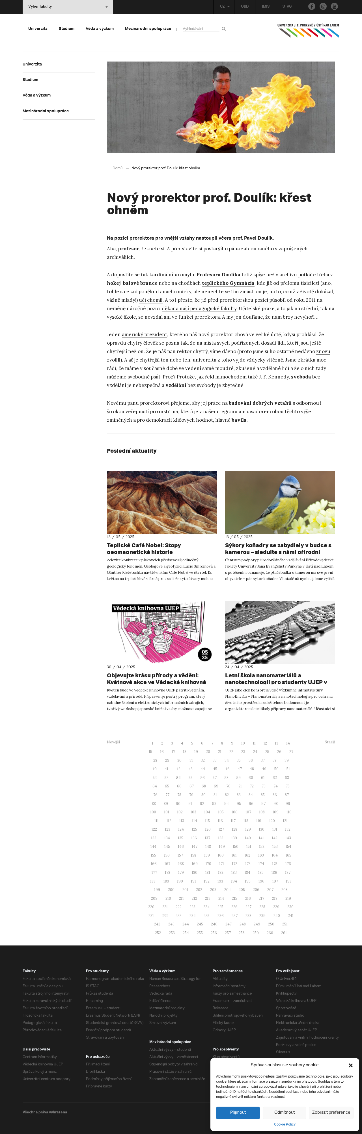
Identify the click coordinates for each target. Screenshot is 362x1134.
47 (240, 769)
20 (208, 751)
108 (262, 812)
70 (228, 786)
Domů (117, 168)
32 (203, 760)
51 (288, 769)
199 (157, 889)
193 (220, 881)
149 (222, 846)
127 (221, 829)
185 (261, 872)
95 (239, 803)
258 (242, 933)
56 (203, 777)
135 (180, 838)
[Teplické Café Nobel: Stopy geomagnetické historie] (162, 502)
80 (203, 795)
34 (227, 760)
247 (228, 924)
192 (207, 881)
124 (181, 829)
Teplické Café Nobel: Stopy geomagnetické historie (144, 548)
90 (178, 803)
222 (179, 907)
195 (248, 881)
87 (287, 795)
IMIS (266, 7)
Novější (113, 742)
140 (248, 838)
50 (276, 769)
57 (215, 777)
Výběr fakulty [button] (40, 7)
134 (167, 838)
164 (275, 855)
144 (153, 846)
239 (262, 915)
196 (261, 881)
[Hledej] (224, 28)
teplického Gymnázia (228, 283)
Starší (330, 742)
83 (239, 795)
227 (248, 907)
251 (285, 924)
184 (247, 872)
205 (242, 889)
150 (235, 846)
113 (181, 820)
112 (169, 820)
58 (227, 777)
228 (262, 907)
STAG (287, 7)
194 (234, 881)
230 (290, 907)
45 (215, 769)
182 (220, 872)
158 (193, 855)
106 (235, 812)
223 (192, 907)
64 (154, 786)
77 (167, 795)
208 (284, 889)
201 (185, 889)
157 (180, 855)
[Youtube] (334, 6)
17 (173, 751)
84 (251, 795)
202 (199, 889)
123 (167, 829)
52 (155, 777)
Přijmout (238, 1112)
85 (263, 795)
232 (165, 915)
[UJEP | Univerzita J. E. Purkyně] (308, 33)
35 (239, 760)
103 (193, 812)
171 (221, 863)
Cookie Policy (285, 1124)
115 (207, 820)
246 (214, 924)
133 (153, 838)
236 (220, 915)
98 (275, 803)
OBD (245, 7)
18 (184, 751)
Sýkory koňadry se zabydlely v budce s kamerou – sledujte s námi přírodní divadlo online (278, 552)
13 (276, 743)
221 (165, 907)
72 (252, 786)
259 (256, 933)
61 (263, 777)
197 (275, 881)
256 (214, 933)
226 (234, 907)
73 (264, 786)
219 (288, 898)
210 (168, 898)
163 (261, 855)
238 (248, 915)
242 (157, 924)
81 (215, 795)
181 (207, 872)
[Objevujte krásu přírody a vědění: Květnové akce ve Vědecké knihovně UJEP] (162, 632)
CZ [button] (222, 7)
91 (190, 803)
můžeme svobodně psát (133, 377)
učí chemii (151, 300)
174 (261, 863)
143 (288, 838)
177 (154, 872)
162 (247, 855)
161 (234, 855)
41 (166, 769)
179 (181, 872)
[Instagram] (323, 6)
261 (284, 933)
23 (243, 751)
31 (191, 760)
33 (215, 760)
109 (276, 812)
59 (238, 777)
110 (289, 812)
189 (166, 881)
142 (274, 838)
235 (207, 915)
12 (265, 743)
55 (191, 777)
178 (167, 872)
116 (220, 820)
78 (179, 795)
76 (155, 795)
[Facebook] (311, 6)
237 (235, 915)
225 (220, 907)
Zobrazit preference (331, 1112)
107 (248, 812)
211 (181, 898)
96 (251, 803)
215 (234, 898)
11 (254, 743)
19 (196, 751)
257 (228, 933)
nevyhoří (304, 317)
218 (274, 898)
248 (243, 924)
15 (150, 751)
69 (216, 786)
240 (276, 915)
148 (208, 846)
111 (156, 820)
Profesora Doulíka (218, 275)
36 (251, 760)
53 (167, 777)
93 (214, 803)
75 (288, 786)
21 (219, 751)
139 (234, 838)
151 (248, 846)
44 (203, 769)
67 (191, 786)
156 (167, 855)
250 (271, 924)
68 (204, 786)
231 (151, 915)
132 (287, 829)
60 (251, 777)
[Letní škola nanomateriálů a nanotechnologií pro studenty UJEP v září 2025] (280, 632)
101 (166, 812)
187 (287, 872)
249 (257, 924)
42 (178, 769)
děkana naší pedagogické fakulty (199, 308)
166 (154, 863)
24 (255, 751)
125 (194, 829)
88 (154, 803)
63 (287, 777)
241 (291, 915)
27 (291, 751)
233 (179, 915)
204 (227, 889)
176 (288, 863)
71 (240, 786)
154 (288, 846)
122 (154, 829)
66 (179, 786)
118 (246, 820)
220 (151, 907)
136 (194, 838)
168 (181, 863)
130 (261, 829)
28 (155, 760)
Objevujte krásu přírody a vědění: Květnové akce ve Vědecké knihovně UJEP (156, 682)
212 (194, 898)
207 (270, 889)
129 (248, 829)
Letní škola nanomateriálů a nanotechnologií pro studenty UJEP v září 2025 (276, 682)
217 (261, 898)
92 (202, 803)
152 (261, 846)
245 (200, 924)
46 (227, 769)
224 (206, 907)
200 (171, 889)
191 (193, 881)
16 (162, 751)
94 (226, 803)
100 (153, 812)
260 (270, 933)
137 (207, 838)
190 (180, 881)
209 (154, 898)
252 (158, 933)
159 (207, 855)
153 (275, 846)
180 (194, 872)
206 (256, 889)
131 (274, 829)
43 (190, 769)
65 (167, 786)
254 (186, 933)
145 (167, 846)
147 (194, 846)
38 (275, 760)
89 (166, 803)
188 (153, 881)
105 (221, 812)
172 (234, 863)
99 (288, 803)
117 (233, 820)
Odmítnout (284, 1112)
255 (200, 933)
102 (180, 812)
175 (274, 863)
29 (167, 760)
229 (276, 907)
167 (167, 863)
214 (221, 898)
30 (179, 760)
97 (263, 803)
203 (213, 889)
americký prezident (144, 334)
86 (275, 795)
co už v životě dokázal (308, 291)
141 (261, 838)
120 (272, 820)
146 (181, 846)
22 (231, 751)
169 (195, 863)
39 (287, 760)
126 (208, 829)
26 (279, 751)
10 (243, 743)
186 (274, 872)
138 (220, 838)
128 (234, 829)
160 (221, 855)
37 (263, 760)
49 (264, 769)
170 (208, 863)
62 (275, 777)
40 (154, 769)
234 (192, 915)
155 (153, 855)
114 (194, 820)
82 (227, 795)
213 (207, 898)
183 (234, 872)
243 (171, 924)
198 (289, 881)
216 (248, 898)
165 (288, 855)
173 (248, 863)
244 (185, 924)
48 (252, 769)
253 (172, 933)
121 (285, 820)
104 (207, 812)
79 (191, 795)
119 (258, 820)
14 (288, 743)
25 (267, 751)
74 (275, 786)
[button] (351, 1065)
